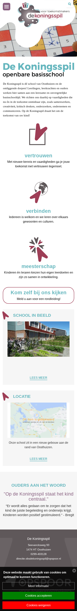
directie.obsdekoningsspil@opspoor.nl (38, 558)
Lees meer (38, 377)
